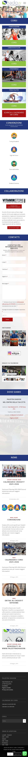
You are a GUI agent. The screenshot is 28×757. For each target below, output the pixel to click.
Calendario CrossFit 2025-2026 (14, 483)
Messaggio (5, 283)
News (19, 479)
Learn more (17, 754)
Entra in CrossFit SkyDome (14, 601)
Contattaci (5, 686)
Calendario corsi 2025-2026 (14, 561)
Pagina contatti (14, 418)
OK (10, 754)
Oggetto (5, 276)
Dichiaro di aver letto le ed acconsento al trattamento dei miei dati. (13, 304)
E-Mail (4, 262)
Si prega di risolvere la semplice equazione (13, 310)
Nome (4, 255)
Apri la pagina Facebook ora (10, 374)
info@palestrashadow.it (16, 415)
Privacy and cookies (7, 690)
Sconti (16, 517)
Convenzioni (14, 520)
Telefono (5, 269)
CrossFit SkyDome (12, 479)
